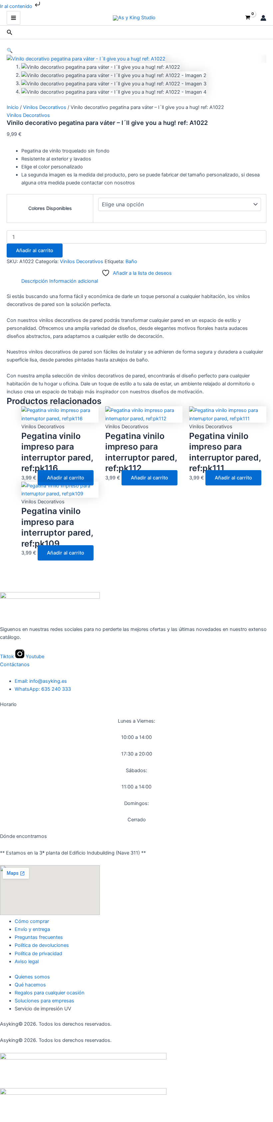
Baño (131, 261)
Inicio (13, 107)
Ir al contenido (17, 6)
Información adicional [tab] (73, 281)
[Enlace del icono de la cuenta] (263, 18)
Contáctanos (15, 664)
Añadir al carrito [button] (65, 478)
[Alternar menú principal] (13, 18)
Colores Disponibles (50, 208)
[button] (10, 32)
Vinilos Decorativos (44, 107)
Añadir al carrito (34, 251)
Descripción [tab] (34, 281)
